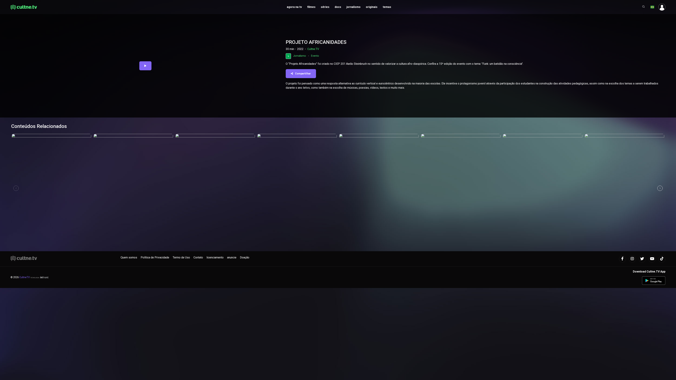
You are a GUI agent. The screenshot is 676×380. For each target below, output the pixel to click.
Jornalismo (299, 55)
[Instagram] (632, 258)
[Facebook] (622, 258)
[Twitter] (642, 258)
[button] (643, 7)
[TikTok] (661, 258)
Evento (315, 55)
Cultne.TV (313, 49)
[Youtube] (652, 258)
